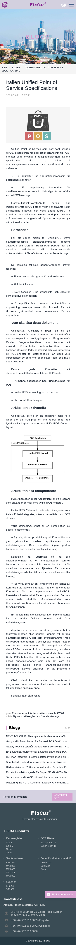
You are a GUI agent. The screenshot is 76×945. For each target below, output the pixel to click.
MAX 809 (10, 876)
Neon (9, 849)
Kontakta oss (60, 797)
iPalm (9, 842)
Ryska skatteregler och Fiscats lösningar (37, 716)
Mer (67, 727)
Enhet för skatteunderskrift (56, 858)
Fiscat (47, 940)
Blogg (16, 67)
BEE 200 (10, 862)
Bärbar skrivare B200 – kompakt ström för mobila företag (39, 767)
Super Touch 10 (48, 846)
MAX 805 (10, 869)
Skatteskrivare (28, 202)
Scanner (11, 881)
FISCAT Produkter (16, 831)
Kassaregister (14, 838)
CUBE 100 (46, 862)
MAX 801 (10, 866)
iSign (43, 869)
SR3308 (10, 889)
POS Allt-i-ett (48, 838)
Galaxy (9, 846)
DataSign (45, 866)
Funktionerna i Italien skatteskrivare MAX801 (38, 713)
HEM (4, 67)
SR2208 (10, 886)
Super (9, 852)
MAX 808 (10, 872)
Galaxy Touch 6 (48, 842)
